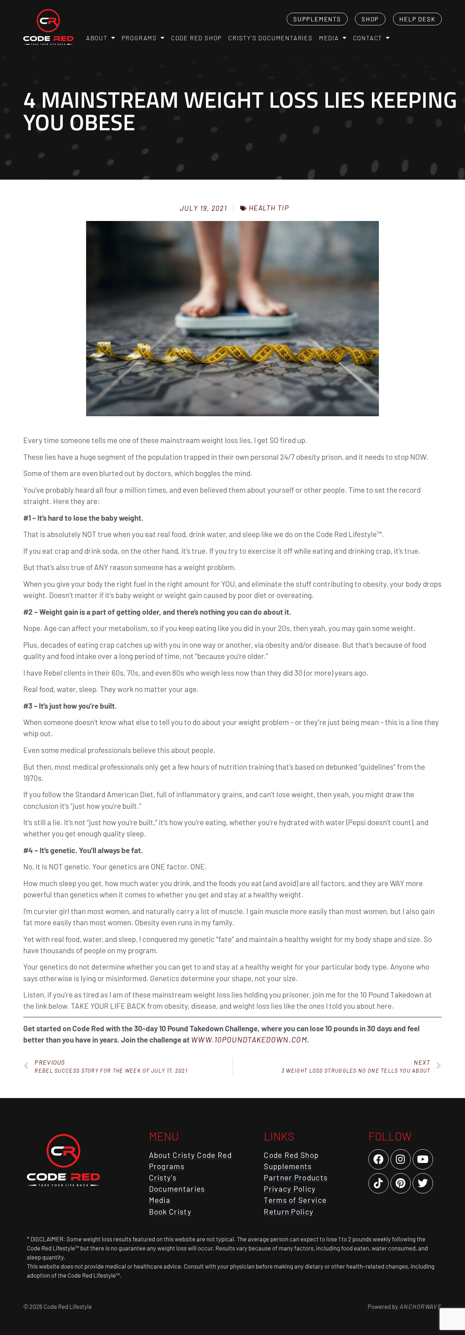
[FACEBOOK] (378, 1159)
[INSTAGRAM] (401, 1159)
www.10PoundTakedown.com (249, 1039)
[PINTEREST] (401, 1183)
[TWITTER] (423, 1183)
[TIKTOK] (378, 1183)
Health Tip (269, 208)
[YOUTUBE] (423, 1159)
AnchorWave (420, 1306)
